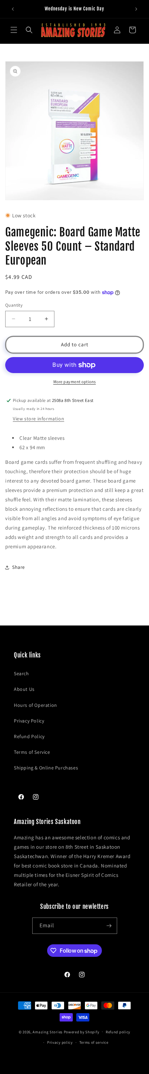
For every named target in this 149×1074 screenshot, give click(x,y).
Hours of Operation (35, 705)
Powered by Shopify (81, 1031)
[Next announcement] (136, 9)
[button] (13, 30)
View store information (38, 418)
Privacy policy (60, 1042)
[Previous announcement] (12, 9)
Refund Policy (29, 736)
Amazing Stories (48, 1031)
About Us (24, 689)
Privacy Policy (29, 721)
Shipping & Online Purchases (46, 768)
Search (21, 673)
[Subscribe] (109, 926)
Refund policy (118, 1031)
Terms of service (93, 1042)
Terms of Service (32, 752)
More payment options (74, 381)
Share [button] (18, 567)
